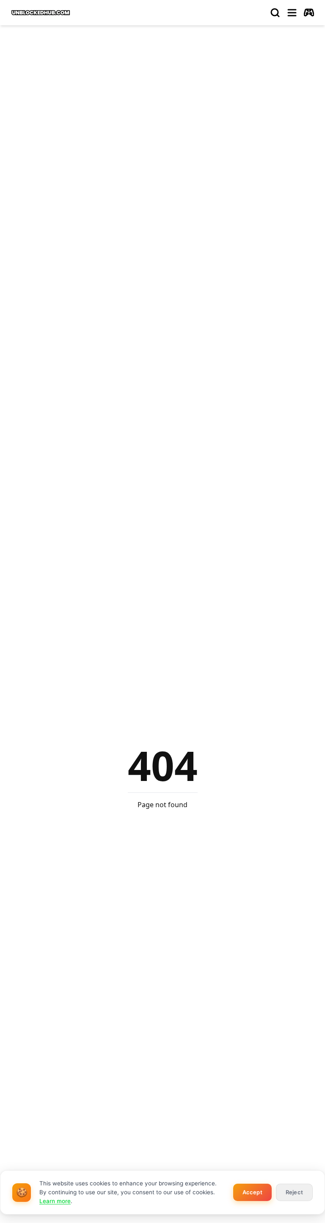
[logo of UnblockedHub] (40, 12)
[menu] (292, 13)
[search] (275, 13)
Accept (252, 1192)
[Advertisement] (162, 95)
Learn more (55, 1201)
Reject (294, 1192)
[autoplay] (309, 13)
